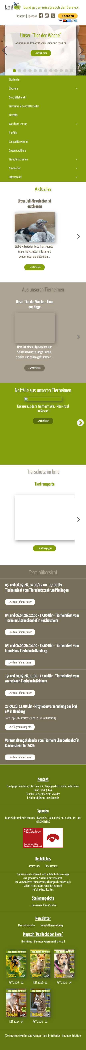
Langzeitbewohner (18, 141)
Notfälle (13, 132)
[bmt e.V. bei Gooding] (52, 16)
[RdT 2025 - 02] (40, 1002)
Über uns (13, 88)
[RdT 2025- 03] (16, 1002)
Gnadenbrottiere (17, 150)
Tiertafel (13, 115)
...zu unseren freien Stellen (43, 905)
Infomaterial (15, 177)
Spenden (32, 16)
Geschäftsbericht (17, 97)
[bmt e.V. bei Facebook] (41, 16)
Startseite (14, 79)
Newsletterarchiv (26, 925)
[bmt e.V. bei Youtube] (47, 16)
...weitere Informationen (20, 602)
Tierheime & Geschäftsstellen (24, 106)
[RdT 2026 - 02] (16, 963)
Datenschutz (51, 866)
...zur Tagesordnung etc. (20, 727)
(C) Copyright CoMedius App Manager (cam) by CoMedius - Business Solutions (43, 1035)
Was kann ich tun (18, 124)
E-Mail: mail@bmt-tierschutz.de (43, 797)
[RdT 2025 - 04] (64, 963)
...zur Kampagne (44, 548)
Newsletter (14, 168)
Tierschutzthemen (18, 159)
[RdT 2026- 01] (40, 963)
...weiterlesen (41, 53)
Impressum (34, 866)
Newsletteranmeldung (52, 925)
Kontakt (21, 16)
